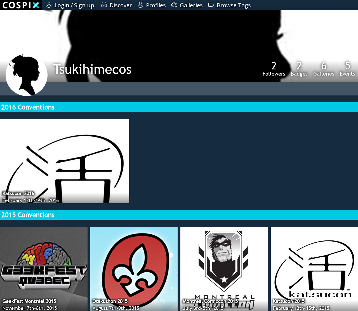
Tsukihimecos (92, 69)
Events (347, 68)
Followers (274, 68)
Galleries (323, 68)
